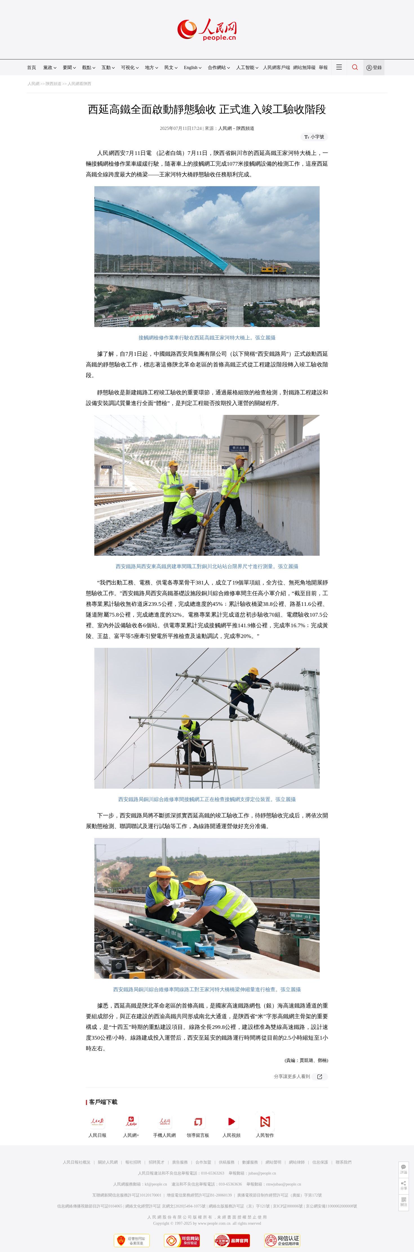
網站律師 (297, 1162)
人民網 (33, 84)
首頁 (31, 67)
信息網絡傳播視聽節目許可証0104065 (89, 1206)
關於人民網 (108, 1162)
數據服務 (250, 1162)
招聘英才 (156, 1162)
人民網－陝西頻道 (236, 128)
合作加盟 (203, 1162)
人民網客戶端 (276, 67)
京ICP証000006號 (288, 1206)
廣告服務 (180, 1162)
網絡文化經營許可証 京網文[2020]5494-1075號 (165, 1206)
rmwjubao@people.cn (283, 1184)
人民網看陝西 (79, 84)
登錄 (377, 67)
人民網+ (131, 1135)
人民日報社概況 (76, 1162)
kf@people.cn (156, 1184)
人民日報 (97, 1135)
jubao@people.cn (262, 1173)
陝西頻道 (53, 84)
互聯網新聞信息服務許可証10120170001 (126, 1195)
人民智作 (265, 1135)
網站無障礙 (304, 67)
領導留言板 (198, 1135)
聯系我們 (343, 1162)
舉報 (323, 67)
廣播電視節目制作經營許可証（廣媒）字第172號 (279, 1195)
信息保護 (320, 1162)
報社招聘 (133, 1162)
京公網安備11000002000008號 (331, 1206)
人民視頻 (231, 1135)
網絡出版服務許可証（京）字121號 (239, 1206)
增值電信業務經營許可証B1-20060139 (199, 1195)
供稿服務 (227, 1162)
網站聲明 (273, 1162)
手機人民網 (164, 1135)
